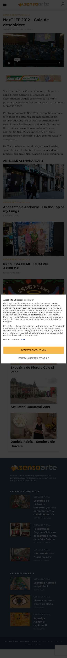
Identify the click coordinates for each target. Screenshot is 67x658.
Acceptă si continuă (34, 350)
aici (23, 339)
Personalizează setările (33, 358)
